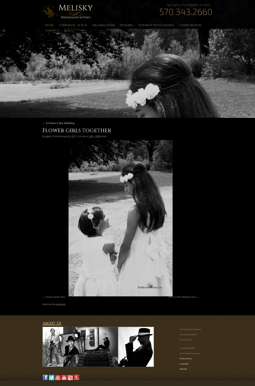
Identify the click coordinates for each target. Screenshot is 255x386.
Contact (52, 30)
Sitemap (183, 369)
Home (49, 25)
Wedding (127, 25)
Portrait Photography (156, 25)
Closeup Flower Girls (55, 296)
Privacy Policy (186, 358)
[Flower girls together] (120, 218)
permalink (60, 304)
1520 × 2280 (94, 136)
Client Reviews (190, 25)
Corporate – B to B (73, 25)
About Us (51, 323)
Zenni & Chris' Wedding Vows (182, 296)
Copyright (184, 364)
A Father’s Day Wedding (58, 123)
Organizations (103, 25)
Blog (67, 30)
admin (48, 136)
